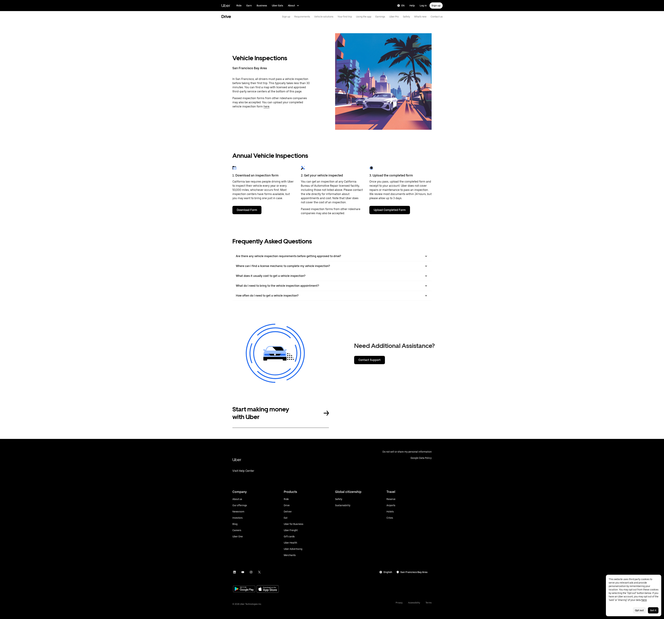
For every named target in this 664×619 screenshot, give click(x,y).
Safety (406, 16)
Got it (653, 610)
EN (403, 5)
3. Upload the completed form (391, 175)
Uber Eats (277, 5)
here (266, 106)
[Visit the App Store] (268, 589)
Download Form (247, 210)
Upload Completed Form (390, 210)
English (388, 572)
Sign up (436, 5)
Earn (249, 5)
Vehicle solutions (323, 16)
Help (412, 5)
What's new (420, 16)
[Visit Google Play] (244, 589)
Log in (423, 5)
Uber (225, 5)
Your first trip (345, 16)
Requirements (302, 16)
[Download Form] (234, 168)
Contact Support (369, 360)
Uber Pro (394, 16)
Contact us (437, 16)
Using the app (363, 16)
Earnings (380, 16)
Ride (239, 5)
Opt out (639, 610)
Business (262, 5)
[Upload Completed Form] (371, 168)
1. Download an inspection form (255, 175)
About (291, 5)
